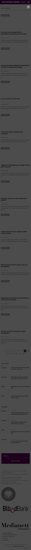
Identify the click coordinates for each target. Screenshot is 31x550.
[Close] (28, 7)
